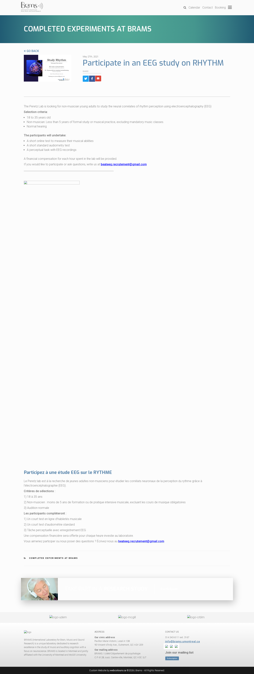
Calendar (194, 7)
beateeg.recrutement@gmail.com (124, 164)
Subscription (172, 658)
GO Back (31, 51)
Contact (207, 7)
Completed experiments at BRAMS (88, 29)
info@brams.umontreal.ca (182, 641)
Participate (169, 589)
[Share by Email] (98, 78)
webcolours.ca (118, 670)
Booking (220, 7)
